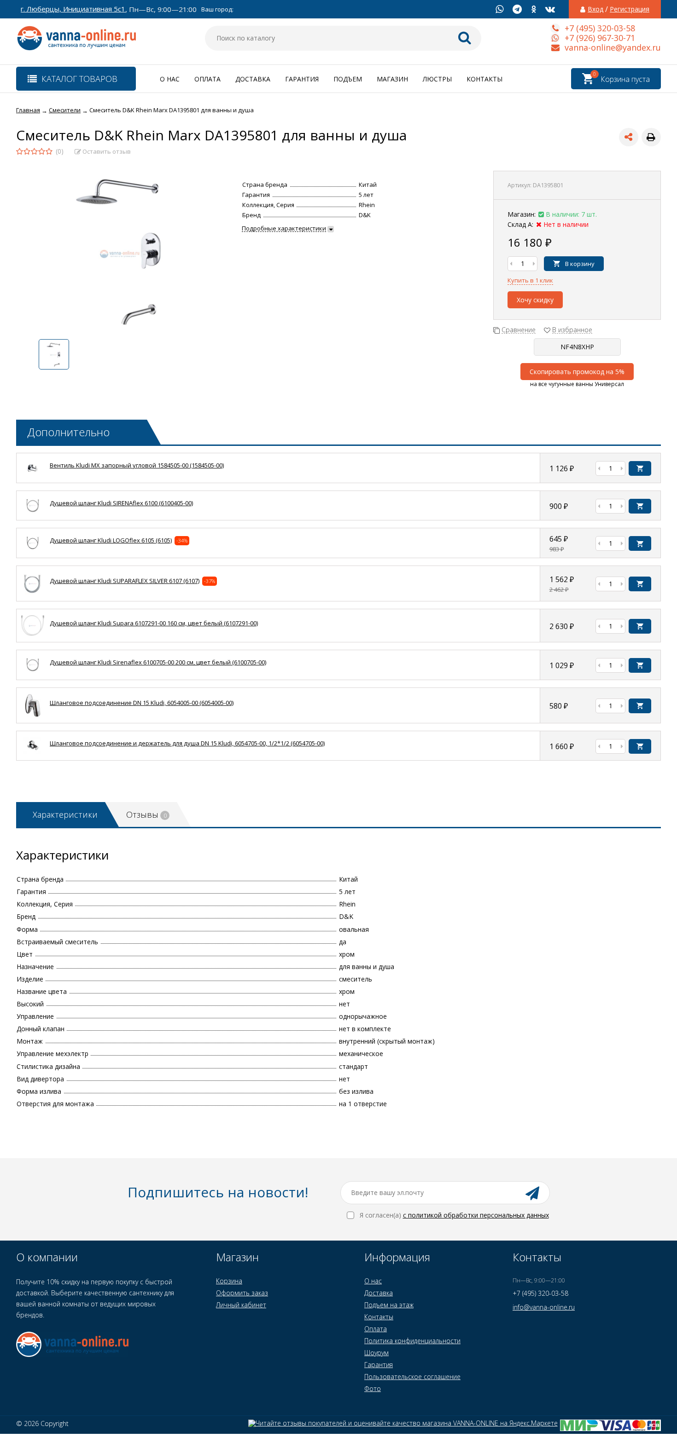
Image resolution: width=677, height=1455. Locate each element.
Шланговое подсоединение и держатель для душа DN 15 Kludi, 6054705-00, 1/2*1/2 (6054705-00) (187, 743)
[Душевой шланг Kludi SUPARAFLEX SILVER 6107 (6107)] (32, 592)
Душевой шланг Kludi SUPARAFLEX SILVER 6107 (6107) (124, 581)
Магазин (392, 79)
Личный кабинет (241, 1304)
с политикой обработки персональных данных (476, 1215)
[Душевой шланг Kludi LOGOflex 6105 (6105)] (32, 549)
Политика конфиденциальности (412, 1340)
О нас (170, 79)
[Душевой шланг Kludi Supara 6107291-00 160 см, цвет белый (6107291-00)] (32, 633)
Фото (372, 1388)
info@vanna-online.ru (544, 1307)
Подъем (347, 79)
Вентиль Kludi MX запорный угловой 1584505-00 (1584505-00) (137, 465)
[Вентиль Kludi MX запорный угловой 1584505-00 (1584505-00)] (32, 474)
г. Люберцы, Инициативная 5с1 (73, 9)
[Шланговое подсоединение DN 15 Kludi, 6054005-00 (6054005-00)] (32, 714)
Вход (595, 9)
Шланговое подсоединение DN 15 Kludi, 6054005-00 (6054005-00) (141, 703)
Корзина (229, 1280)
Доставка (252, 79)
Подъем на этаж (389, 1304)
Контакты (484, 79)
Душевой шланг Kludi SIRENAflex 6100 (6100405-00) (121, 503)
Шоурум (376, 1352)
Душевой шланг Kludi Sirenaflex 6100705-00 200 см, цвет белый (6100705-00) (158, 662)
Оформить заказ (242, 1292)
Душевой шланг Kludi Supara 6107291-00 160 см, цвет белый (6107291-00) (154, 623)
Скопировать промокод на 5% (577, 371)
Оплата (207, 79)
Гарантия (302, 79)
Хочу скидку (535, 299)
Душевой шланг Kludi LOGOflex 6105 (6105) (111, 540)
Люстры (437, 79)
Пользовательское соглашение (412, 1376)
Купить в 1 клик (530, 280)
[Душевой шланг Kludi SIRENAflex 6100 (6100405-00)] (32, 511)
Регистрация (629, 9)
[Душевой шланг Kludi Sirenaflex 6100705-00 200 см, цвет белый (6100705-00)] (32, 670)
